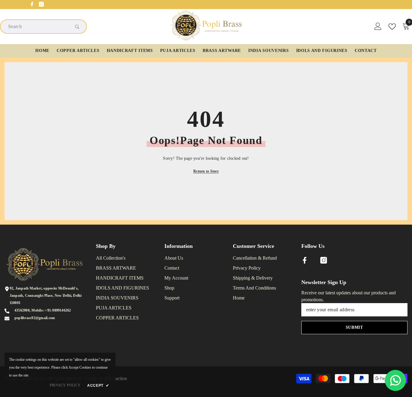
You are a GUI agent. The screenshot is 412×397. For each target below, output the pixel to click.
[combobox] (38, 26)
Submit (354, 327)
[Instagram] (41, 4)
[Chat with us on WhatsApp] (395, 380)
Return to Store (206, 171)
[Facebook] (32, 4)
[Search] (43, 26)
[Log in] (378, 26)
